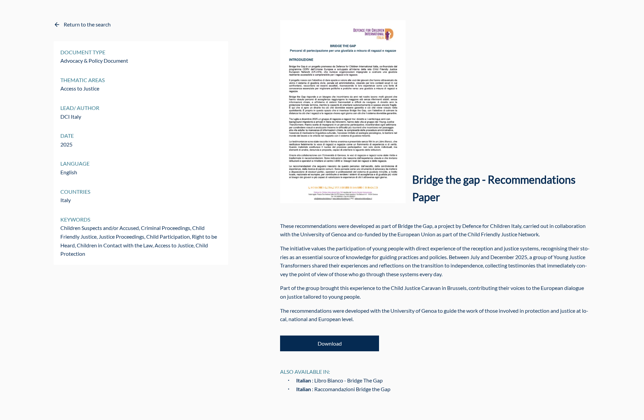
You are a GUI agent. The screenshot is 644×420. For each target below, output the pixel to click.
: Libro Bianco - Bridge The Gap (339, 380)
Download (330, 343)
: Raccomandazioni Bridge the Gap (343, 389)
